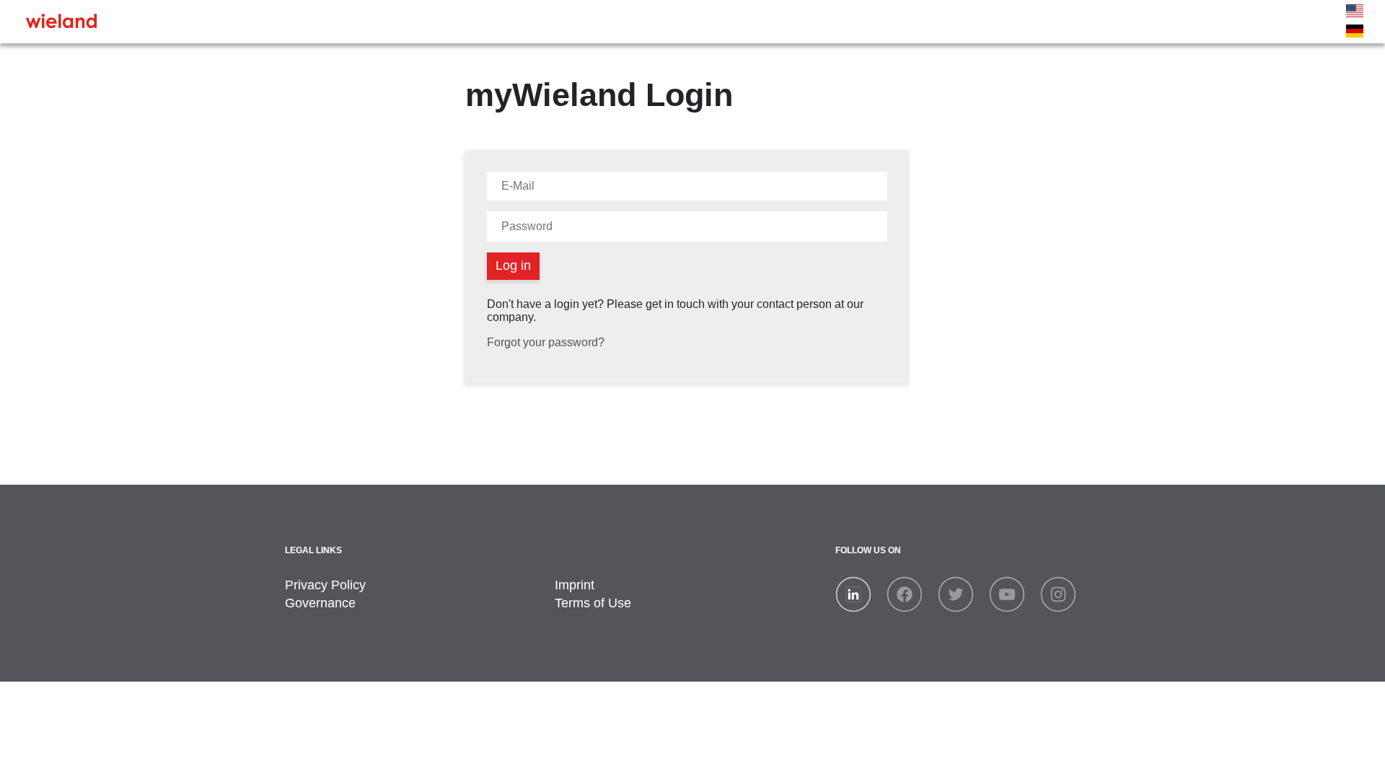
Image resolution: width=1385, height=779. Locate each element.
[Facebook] (905, 593)
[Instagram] (1058, 593)
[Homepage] (61, 20)
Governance (320, 603)
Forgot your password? (545, 342)
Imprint (574, 585)
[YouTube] (1007, 593)
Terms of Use (593, 603)
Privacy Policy (325, 585)
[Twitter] (956, 593)
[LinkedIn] (853, 593)
